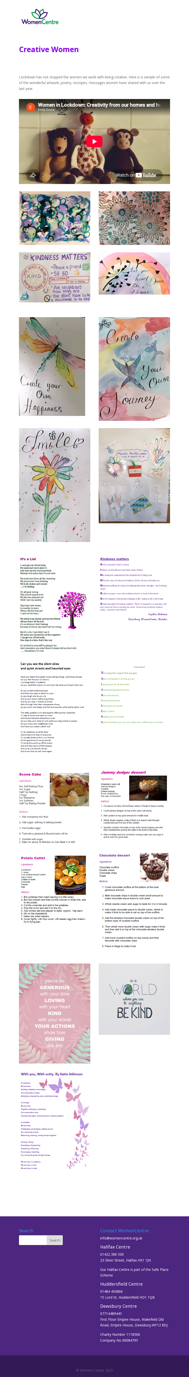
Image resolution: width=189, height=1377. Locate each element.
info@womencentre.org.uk (121, 1238)
